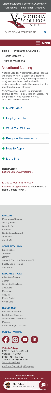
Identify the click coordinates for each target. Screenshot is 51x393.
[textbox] (25, 32)
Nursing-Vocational (15, 60)
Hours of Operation (11, 311)
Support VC (8, 267)
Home (5, 50)
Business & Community (35, 3)
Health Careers (12, 55)
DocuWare (7, 287)
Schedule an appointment (14, 186)
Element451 (7, 291)
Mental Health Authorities (14, 318)
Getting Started (9, 222)
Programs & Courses (26, 50)
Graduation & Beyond (12, 233)
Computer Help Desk (12, 284)
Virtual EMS (7, 301)
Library (5, 257)
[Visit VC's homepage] (25, 20)
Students (6, 229)
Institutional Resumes (12, 315)
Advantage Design (11, 277)
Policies (6, 322)
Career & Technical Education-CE (18, 260)
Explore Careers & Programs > (17, 172)
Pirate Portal (26, 7)
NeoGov (6, 295)
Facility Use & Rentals (12, 264)
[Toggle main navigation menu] (38, 43)
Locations (7, 236)
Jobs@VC (40, 7)
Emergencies (8, 250)
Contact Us (11, 7)
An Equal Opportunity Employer (18, 366)
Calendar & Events (12, 3)
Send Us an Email (11, 362)
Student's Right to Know (14, 325)
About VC (7, 240)
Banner (5, 281)
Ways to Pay (8, 226)
